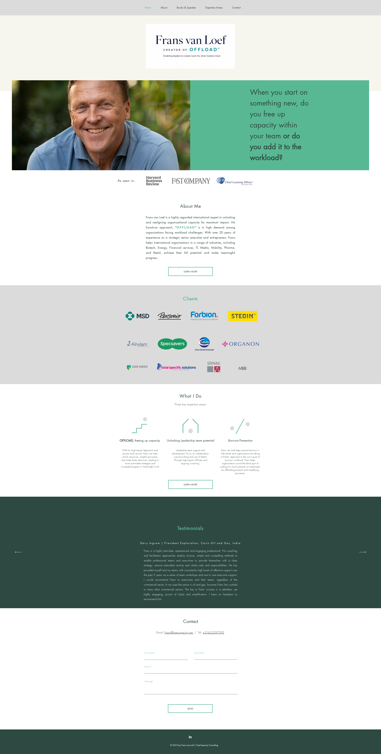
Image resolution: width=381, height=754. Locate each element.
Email (146, 667)
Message (148, 681)
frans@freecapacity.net (179, 632)
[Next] (362, 334)
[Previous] (18, 334)
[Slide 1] (190, 376)
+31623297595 (213, 632)
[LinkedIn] (190, 737)
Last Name (199, 653)
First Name (149, 653)
